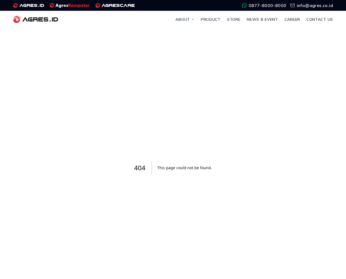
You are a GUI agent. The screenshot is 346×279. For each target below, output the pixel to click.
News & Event (262, 19)
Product (211, 19)
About (182, 19)
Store (234, 19)
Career (292, 19)
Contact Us (320, 19)
